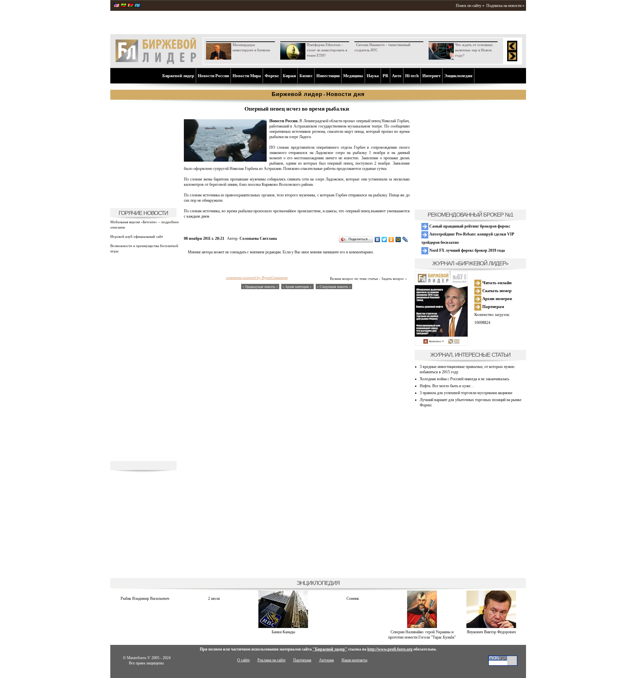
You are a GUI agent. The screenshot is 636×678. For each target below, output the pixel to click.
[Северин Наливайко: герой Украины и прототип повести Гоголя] (422, 626)
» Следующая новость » (334, 286)
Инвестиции (328, 75)
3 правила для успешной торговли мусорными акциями (466, 393)
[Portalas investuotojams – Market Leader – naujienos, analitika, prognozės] (124, 6)
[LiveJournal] (405, 239)
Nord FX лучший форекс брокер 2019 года (466, 250)
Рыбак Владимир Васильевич (145, 598)
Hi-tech (412, 75)
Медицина (353, 75)
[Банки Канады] (283, 626)
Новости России (213, 75)
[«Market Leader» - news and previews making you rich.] (117, 6)
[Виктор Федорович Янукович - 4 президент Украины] (491, 626)
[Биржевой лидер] (155, 63)
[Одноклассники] (391, 239)
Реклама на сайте (271, 660)
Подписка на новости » (505, 5)
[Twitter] (384, 239)
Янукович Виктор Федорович (491, 632)
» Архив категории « (297, 286)
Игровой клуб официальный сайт (136, 236)
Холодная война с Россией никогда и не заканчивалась (464, 379)
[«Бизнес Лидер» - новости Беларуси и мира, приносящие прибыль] (130, 6)
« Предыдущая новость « (260, 286)
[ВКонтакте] (377, 239)
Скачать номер (496, 290)
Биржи (289, 75)
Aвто (396, 75)
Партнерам (492, 306)
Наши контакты (354, 660)
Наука (373, 75)
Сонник (352, 598)
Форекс (272, 75)
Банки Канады (283, 632)
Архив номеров (496, 298)
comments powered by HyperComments (257, 278)
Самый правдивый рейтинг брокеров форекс (469, 226)
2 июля (214, 598)
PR (385, 75)
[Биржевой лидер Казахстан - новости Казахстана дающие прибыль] (137, 6)
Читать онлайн (496, 282)
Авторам (326, 660)
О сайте (243, 660)
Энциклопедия (458, 75)
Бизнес (306, 75)
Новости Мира (247, 75)
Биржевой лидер (178, 75)
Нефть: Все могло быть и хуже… (447, 386)
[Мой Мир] (398, 239)
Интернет (431, 75)
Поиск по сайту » (470, 5)
